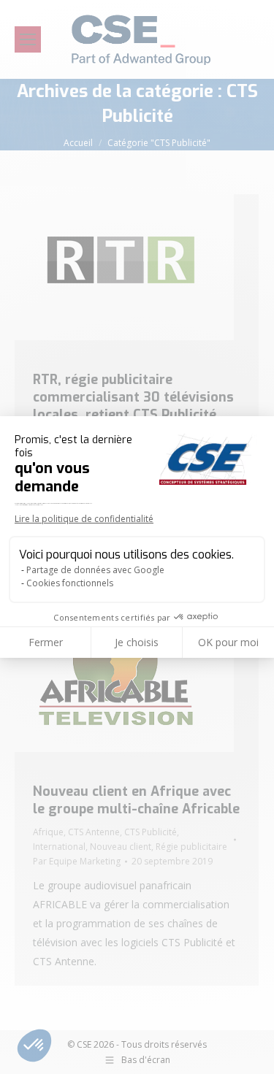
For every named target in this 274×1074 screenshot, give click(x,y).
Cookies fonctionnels (69, 583)
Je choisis (137, 642)
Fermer (45, 642)
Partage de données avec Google (95, 570)
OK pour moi (228, 642)
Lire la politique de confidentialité (84, 519)
